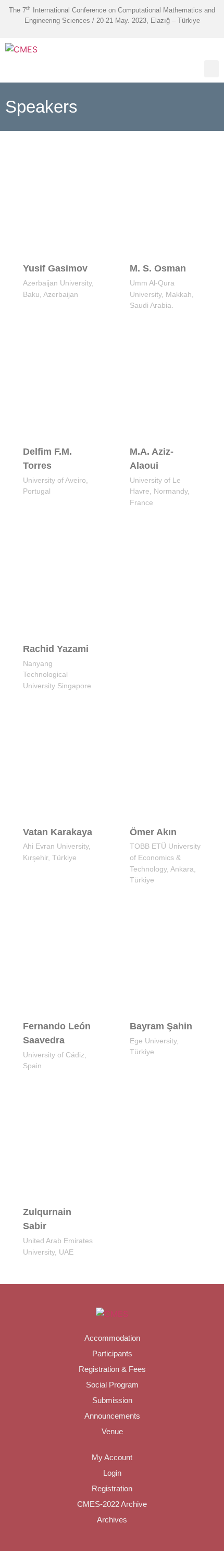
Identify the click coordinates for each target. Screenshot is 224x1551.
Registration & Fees (112, 1369)
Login (112, 1472)
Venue (112, 1431)
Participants (112, 1353)
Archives (112, 1519)
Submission (112, 1400)
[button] (211, 68)
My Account (112, 1457)
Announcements (112, 1415)
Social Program (112, 1384)
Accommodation (112, 1338)
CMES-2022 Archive (112, 1504)
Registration (112, 1488)
